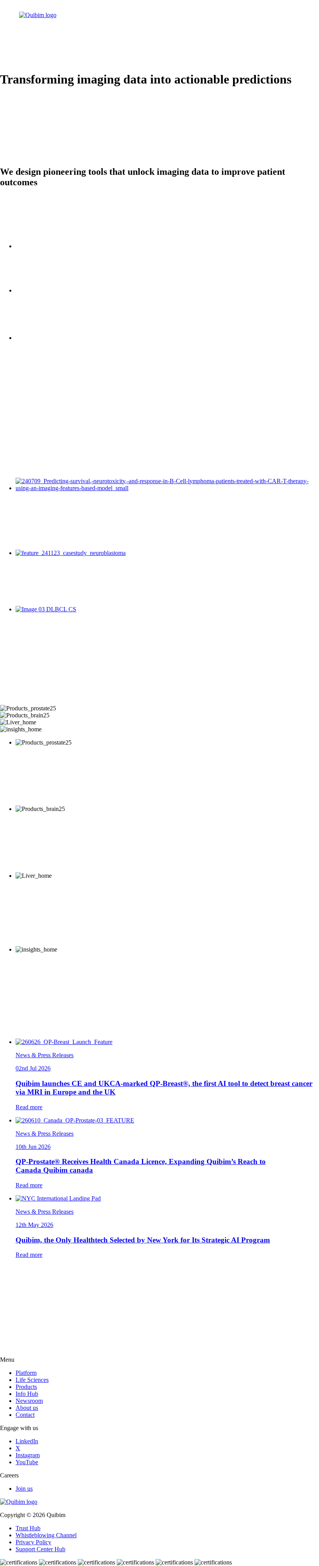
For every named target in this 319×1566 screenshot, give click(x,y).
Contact (25, 1414)
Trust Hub (28, 1528)
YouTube (27, 1462)
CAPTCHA (15, 1377)
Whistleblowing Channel (46, 1535)
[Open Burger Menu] (289, 22)
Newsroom (29, 1400)
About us (27, 1407)
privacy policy (103, 1326)
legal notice (156, 1326)
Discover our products (27, 701)
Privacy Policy (33, 1542)
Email (7, 1362)
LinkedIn (11, 1339)
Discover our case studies (31, 468)
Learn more (30, 802)
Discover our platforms (28, 231)
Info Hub (27, 1393)
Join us (24, 1488)
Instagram (28, 1455)
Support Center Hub (40, 1549)
